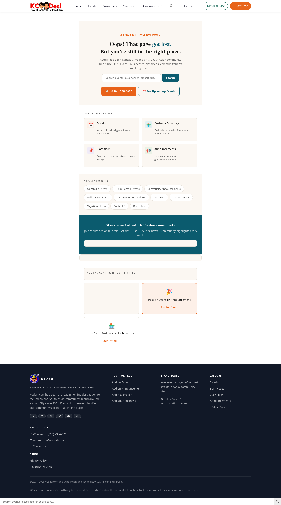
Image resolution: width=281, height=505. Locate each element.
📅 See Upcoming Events (159, 91)
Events (92, 6)
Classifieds (129, 6)
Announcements (153, 6)
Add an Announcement (126, 388)
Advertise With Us (41, 466)
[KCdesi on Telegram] (59, 416)
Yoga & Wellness (96, 206)
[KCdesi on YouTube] (68, 416)
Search (170, 78)
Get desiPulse (216, 6)
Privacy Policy (38, 460)
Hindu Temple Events (127, 188)
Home (78, 6)
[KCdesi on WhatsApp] (50, 416)
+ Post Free (240, 6)
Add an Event (120, 382)
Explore (184, 6)
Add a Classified (122, 394)
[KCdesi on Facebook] (33, 416)
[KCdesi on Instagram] (42, 416)
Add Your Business (124, 401)
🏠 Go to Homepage (119, 91)
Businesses (109, 6)
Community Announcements (164, 188)
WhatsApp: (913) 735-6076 (49, 434)
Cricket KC (119, 206)
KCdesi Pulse (218, 407)
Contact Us (39, 446)
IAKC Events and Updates (131, 197)
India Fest (159, 197)
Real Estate (139, 206)
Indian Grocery (181, 197)
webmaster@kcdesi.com (48, 440)
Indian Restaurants (98, 197)
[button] (171, 6)
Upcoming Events (97, 188)
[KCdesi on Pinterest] (77, 416)
